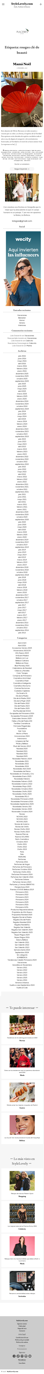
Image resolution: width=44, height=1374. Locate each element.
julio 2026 (22, 356)
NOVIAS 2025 (22, 821)
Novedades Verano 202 (22, 806)
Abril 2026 (22, 645)
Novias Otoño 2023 (22, 832)
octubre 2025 (22, 378)
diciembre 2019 (22, 539)
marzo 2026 (22, 366)
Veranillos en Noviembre (22, 965)
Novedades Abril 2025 (22, 769)
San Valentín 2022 (22, 945)
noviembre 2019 (22, 542)
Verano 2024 (22, 975)
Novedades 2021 (22, 761)
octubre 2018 (22, 572)
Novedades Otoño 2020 (22, 791)
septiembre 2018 (22, 575)
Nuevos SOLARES (22, 837)
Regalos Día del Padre (22, 919)
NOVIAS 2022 (22, 816)
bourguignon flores (6, 152)
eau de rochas (16, 155)
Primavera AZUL (22, 907)
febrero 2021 (22, 507)
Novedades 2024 (22, 766)
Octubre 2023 (22, 842)
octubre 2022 (22, 461)
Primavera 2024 (22, 899)
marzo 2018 (22, 587)
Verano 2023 (22, 972)
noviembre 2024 (22, 404)
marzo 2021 (22, 504)
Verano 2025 (22, 977)
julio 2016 (22, 632)
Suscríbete (22, 1363)
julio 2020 (22, 522)
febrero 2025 (22, 396)
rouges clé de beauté (32, 159)
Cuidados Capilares (22, 691)
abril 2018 (22, 585)
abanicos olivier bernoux (11, 150)
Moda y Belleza (22, 743)
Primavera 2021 (22, 892)
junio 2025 (22, 386)
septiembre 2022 (22, 464)
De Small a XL (22, 693)
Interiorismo (22, 738)
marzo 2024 (22, 421)
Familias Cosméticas (22, 723)
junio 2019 (22, 552)
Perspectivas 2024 (22, 887)
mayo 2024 (22, 416)
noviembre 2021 (22, 487)
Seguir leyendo (21, 169)
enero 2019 (22, 565)
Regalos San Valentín (22, 927)
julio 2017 (22, 605)
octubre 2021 (22, 489)
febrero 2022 (22, 479)
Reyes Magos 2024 (22, 935)
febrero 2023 (22, 451)
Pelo (22, 854)
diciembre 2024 (22, 401)
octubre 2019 (22, 544)
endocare (23, 155)
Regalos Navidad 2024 (22, 922)
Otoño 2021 (22, 844)
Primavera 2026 (22, 904)
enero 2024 (22, 426)
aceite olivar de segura (24, 150)
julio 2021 (22, 494)
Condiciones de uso (22, 1337)
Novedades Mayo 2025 (22, 786)
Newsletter (22, 1360)
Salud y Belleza (22, 940)
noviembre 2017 (22, 597)
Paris (22, 852)
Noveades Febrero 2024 (22, 758)
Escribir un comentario (22, 164)
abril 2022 (22, 474)
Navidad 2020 (22, 748)
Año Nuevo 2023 (22, 653)
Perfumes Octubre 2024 (22, 869)
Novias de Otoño (22, 826)
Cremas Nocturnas (22, 688)
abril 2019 (22, 557)
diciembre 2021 (22, 484)
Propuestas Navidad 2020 (22, 914)
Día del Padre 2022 (22, 703)
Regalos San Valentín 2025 (22, 932)
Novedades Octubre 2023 (22, 789)
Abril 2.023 (22, 643)
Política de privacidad (22, 1340)
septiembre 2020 (22, 519)
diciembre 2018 (22, 567)
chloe (33, 152)
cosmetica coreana (16, 154)
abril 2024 (22, 419)
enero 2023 (22, 454)
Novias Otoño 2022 (22, 829)
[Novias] (22, 1034)
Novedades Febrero (22, 779)
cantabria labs (16, 152)
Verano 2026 (22, 980)
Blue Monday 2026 (22, 665)
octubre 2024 (22, 406)
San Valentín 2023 (22, 947)
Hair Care (22, 731)
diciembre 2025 (22, 373)
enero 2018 (22, 592)
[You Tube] (30, 1356)
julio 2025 (22, 383)
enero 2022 (22, 482)
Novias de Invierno (22, 824)
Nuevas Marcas (22, 834)
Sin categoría (22, 955)
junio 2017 (22, 607)
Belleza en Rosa (22, 663)
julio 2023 (22, 439)
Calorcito (29, 340)
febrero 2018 (22, 590)
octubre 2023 (22, 434)
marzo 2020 (22, 532)
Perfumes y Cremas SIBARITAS (22, 884)
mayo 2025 (22, 389)
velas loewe (27, 160)
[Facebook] (14, 1356)
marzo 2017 (22, 615)
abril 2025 (22, 391)
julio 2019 (22, 550)
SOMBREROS (22, 957)
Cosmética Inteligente (22, 683)
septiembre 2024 (22, 409)
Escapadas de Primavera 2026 (22, 713)
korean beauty (31, 155)
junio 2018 (22, 580)
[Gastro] (22, 1101)
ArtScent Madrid (22, 655)
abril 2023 (22, 446)
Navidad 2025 (22, 756)
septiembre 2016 (22, 630)
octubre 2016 (22, 627)
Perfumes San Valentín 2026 (22, 877)
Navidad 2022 (22, 753)
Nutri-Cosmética (22, 839)
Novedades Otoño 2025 (22, 794)
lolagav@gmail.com (22, 220)
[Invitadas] (22, 1290)
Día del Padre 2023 (22, 706)
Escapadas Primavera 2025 (22, 716)
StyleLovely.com (22, 3)
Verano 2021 (22, 967)
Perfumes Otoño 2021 (22, 872)
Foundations (22, 728)
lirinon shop (10, 157)
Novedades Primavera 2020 (22, 799)
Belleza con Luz (22, 658)
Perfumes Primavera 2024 (22, 874)
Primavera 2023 (22, 897)
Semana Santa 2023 (22, 950)
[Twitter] (18, 1356)
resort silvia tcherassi (20, 159)
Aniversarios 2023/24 (22, 650)
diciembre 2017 (22, 595)
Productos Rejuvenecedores (22, 909)
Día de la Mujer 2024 (22, 701)
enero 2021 (22, 509)
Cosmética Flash (22, 681)
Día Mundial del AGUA (22, 711)
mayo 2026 (22, 361)
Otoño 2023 (22, 849)
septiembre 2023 (22, 436)
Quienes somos (22, 1324)
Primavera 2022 (22, 894)
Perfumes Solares (22, 879)
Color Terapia (22, 673)
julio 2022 (22, 466)
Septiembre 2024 (22, 952)
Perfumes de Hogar (22, 864)
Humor (22, 320)
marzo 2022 (22, 477)
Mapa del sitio (22, 1328)
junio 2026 (22, 358)
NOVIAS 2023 (22, 819)
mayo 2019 (22, 555)
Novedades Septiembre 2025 (22, 804)
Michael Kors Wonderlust (31, 157)
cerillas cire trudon (26, 152)
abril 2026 (22, 363)
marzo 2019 (22, 560)
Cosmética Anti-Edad (22, 678)
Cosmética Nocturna (22, 686)
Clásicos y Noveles (22, 671)
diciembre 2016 (22, 622)
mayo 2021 (22, 499)
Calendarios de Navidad (22, 668)
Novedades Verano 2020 (22, 809)
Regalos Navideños (22, 925)
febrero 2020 (22, 534)
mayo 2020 (22, 527)
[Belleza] (22, 1134)
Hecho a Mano (22, 733)
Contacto (22, 1331)
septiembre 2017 (22, 602)
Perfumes (22, 859)
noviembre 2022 (22, 459)
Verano (22, 323)
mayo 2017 (22, 610)
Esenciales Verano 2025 (22, 718)
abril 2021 (22, 502)
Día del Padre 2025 (22, 708)
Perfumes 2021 (22, 862)
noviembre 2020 (22, 514)
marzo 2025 (22, 394)
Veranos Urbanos (22, 982)
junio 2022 (22, 469)
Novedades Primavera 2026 (22, 801)
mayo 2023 (22, 444)
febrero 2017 (22, 617)
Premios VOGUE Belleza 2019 (22, 889)
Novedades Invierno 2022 (22, 784)
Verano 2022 (22, 970)
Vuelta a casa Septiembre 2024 (22, 985)
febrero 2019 (22, 562)
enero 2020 (22, 537)
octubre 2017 (22, 600)
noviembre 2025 (22, 376)
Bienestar (22, 318)
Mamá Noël (22, 64)
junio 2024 (22, 414)
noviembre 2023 (22, 431)
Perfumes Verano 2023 (22, 882)
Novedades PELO (22, 796)
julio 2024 (22, 411)
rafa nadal (11, 159)
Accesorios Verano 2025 (22, 648)
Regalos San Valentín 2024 (22, 930)
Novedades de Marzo (22, 771)
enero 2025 (22, 399)
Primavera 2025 (22, 902)
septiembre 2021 (22, 492)
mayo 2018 (22, 582)
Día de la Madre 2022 (22, 698)
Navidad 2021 (22, 751)
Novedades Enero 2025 (22, 776)
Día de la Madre (22, 696)
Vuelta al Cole (22, 987)
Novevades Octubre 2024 (22, 811)
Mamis (29, 345)
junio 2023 (22, 441)
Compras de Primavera (22, 676)
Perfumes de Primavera (22, 867)
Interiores (22, 325)
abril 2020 (22, 529)
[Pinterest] (22, 1356)
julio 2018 (22, 577)
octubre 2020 (22, 517)
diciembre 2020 (22, 512)
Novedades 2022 (22, 764)
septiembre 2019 (22, 547)
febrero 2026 (22, 368)
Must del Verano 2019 (22, 746)
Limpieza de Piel (22, 741)
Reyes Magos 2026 (22, 937)
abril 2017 (22, 612)
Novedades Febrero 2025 (22, 781)
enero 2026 (22, 371)
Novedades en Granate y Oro (22, 774)
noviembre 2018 (22, 570)
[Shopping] (22, 1190)
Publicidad (22, 1326)
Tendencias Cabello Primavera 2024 (22, 960)
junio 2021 (22, 497)
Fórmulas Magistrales (22, 726)
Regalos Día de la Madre (22, 917)
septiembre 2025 (22, 381)
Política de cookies (22, 1342)
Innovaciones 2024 (22, 736)
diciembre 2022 (22, 456)
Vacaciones (22, 315)
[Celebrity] (22, 1223)
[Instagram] (26, 1356)
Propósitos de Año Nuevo (22, 912)
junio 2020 (22, 524)
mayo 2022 (22, 471)
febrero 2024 (22, 424)
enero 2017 (22, 620)
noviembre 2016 (22, 625)
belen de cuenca (36, 150)
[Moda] (22, 1067)
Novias (22, 814)
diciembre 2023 (22, 429)
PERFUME (22, 857)
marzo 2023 (22, 449)
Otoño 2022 (22, 847)
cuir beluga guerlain (27, 154)
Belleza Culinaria (22, 660)
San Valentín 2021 (22, 942)
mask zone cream (19, 157)
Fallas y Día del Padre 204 (22, 721)
